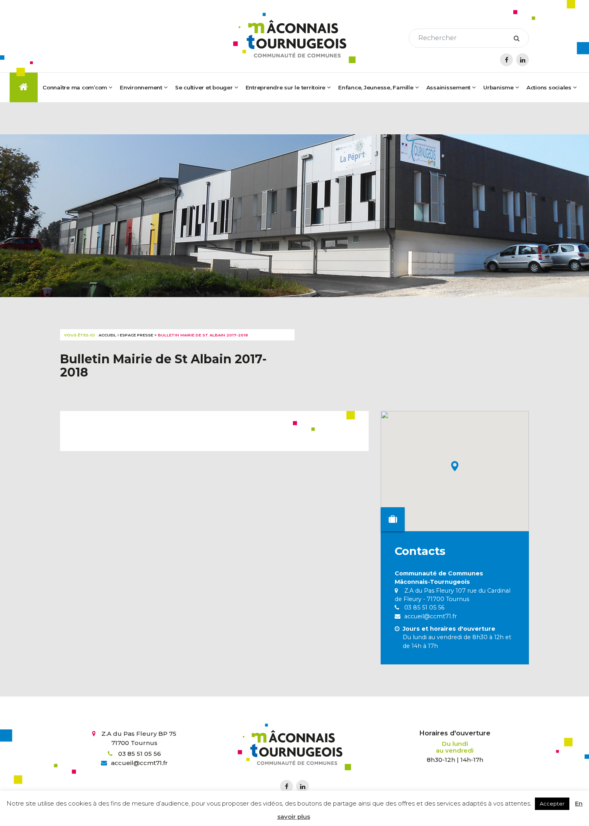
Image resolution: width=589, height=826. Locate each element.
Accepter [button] (552, 803)
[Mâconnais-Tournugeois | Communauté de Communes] (294, 38)
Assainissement (448, 87)
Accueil (107, 335)
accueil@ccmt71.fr (430, 616)
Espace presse (136, 335)
